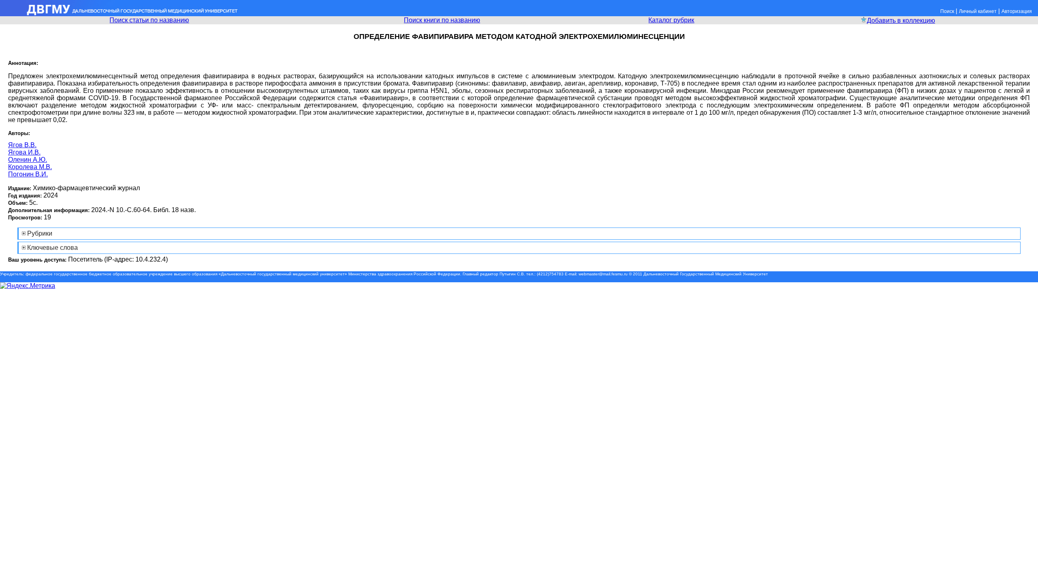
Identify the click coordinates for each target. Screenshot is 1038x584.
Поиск (947, 11)
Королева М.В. (30, 166)
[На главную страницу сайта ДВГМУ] (119, 14)
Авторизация (1017, 11)
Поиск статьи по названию (149, 20)
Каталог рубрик (671, 20)
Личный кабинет (978, 11)
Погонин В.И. (28, 174)
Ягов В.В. (22, 145)
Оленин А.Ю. (27, 159)
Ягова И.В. (24, 152)
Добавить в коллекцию (901, 20)
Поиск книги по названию (442, 20)
